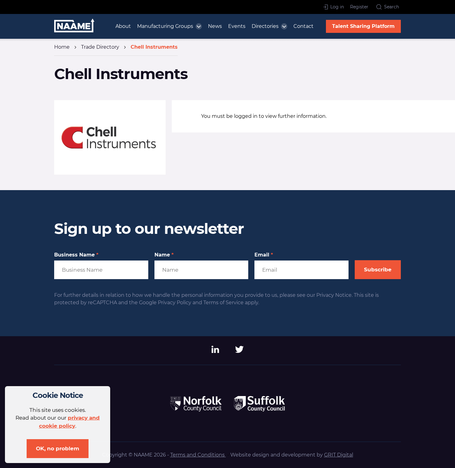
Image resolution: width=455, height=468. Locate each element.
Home (62, 47)
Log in (337, 7)
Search (391, 7)
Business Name (76, 254)
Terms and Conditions (198, 455)
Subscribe (378, 269)
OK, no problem (57, 448)
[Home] (74, 26)
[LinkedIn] (215, 351)
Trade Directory (100, 47)
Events (236, 26)
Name (164, 254)
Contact (303, 26)
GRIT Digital (338, 455)
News (215, 26)
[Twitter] (239, 351)
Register (359, 7)
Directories (265, 26)
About (123, 26)
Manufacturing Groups (165, 26)
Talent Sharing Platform (363, 26)
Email (263, 254)
